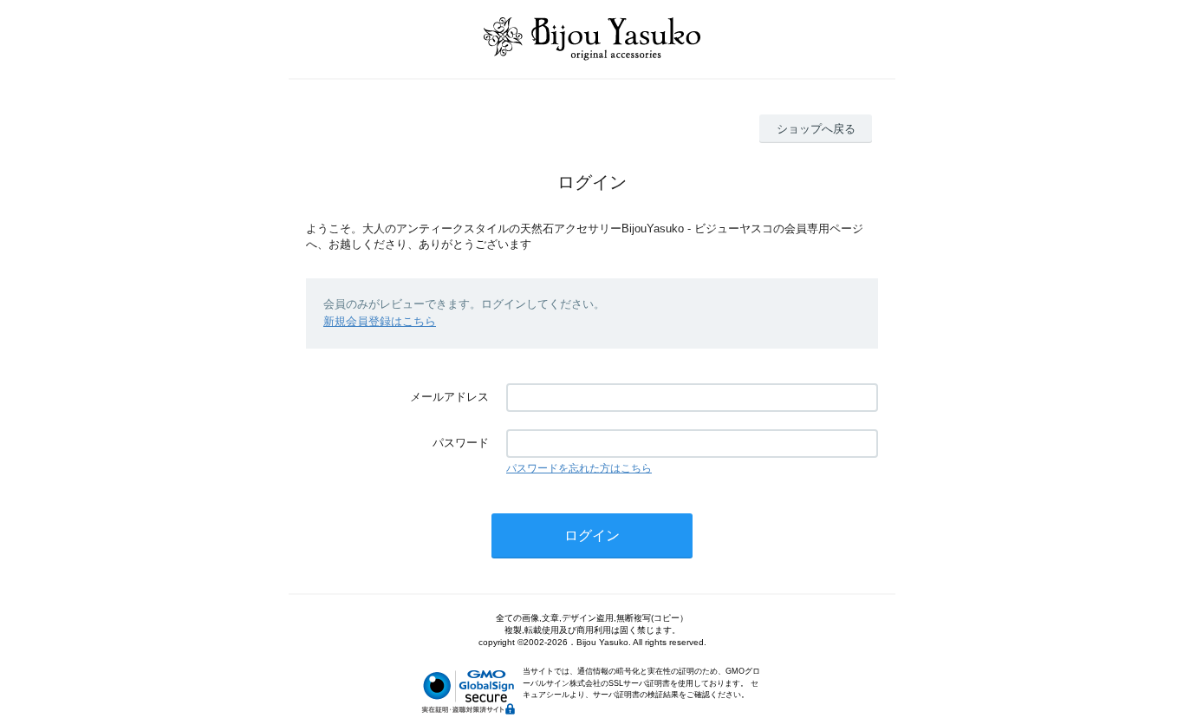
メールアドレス (449, 396)
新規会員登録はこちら (379, 321)
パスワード (461, 442)
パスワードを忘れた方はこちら (579, 468)
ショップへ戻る (816, 128)
